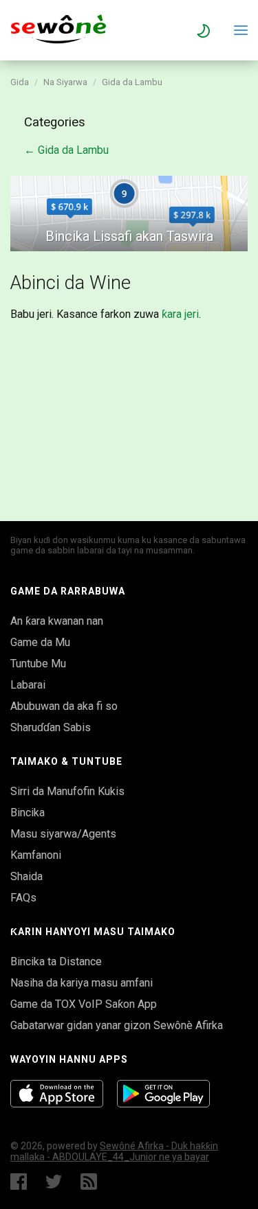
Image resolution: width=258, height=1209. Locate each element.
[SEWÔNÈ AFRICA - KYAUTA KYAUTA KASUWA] (58, 40)
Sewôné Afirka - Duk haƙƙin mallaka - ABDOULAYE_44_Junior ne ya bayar (114, 1151)
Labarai (27, 684)
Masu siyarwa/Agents (63, 833)
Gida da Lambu (132, 82)
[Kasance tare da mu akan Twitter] (53, 1181)
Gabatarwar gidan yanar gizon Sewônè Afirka (116, 1025)
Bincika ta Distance (56, 961)
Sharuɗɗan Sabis (50, 727)
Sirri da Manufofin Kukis (67, 791)
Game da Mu (40, 642)
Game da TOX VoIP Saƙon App (83, 1004)
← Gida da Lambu (66, 150)
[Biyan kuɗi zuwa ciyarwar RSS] (91, 1181)
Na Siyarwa (65, 82)
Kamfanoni (35, 855)
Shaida (26, 876)
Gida (19, 82)
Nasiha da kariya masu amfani (81, 982)
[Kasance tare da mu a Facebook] (18, 1181)
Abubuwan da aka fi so (64, 706)
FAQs (23, 897)
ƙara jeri (180, 314)
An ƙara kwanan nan (56, 620)
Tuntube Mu (38, 663)
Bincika (27, 812)
